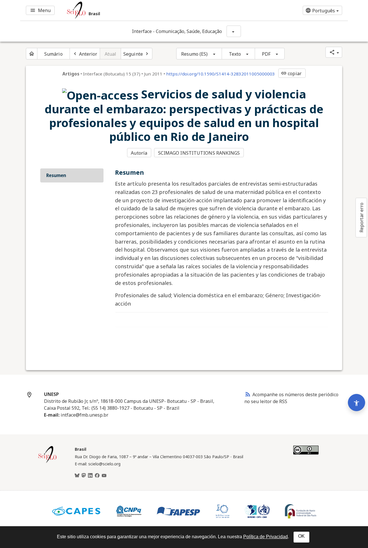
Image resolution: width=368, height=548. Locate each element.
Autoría (139, 153)
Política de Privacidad (265, 536)
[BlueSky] (77, 476)
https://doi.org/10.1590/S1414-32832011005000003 (220, 74)
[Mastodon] (84, 476)
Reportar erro (361, 217)
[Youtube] (104, 476)
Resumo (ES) (194, 54)
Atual (110, 54)
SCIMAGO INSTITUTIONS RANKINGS (199, 153)
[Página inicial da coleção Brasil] (47, 462)
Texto (235, 54)
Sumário (53, 54)
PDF (266, 54)
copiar (291, 73)
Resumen (56, 175)
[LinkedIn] (90, 476)
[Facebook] (97, 476)
